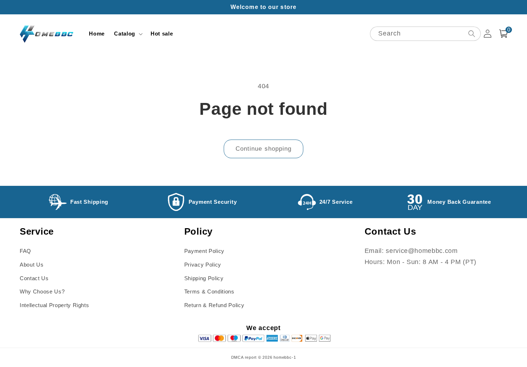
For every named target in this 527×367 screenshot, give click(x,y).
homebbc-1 (285, 357)
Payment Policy (204, 251)
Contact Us (34, 278)
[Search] (471, 33)
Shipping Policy (204, 278)
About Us (31, 265)
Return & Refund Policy (214, 305)
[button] (127, 33)
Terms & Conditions (209, 291)
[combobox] (425, 34)
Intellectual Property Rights (54, 305)
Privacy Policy (202, 265)
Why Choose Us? (42, 291)
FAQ (25, 251)
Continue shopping (264, 148)
